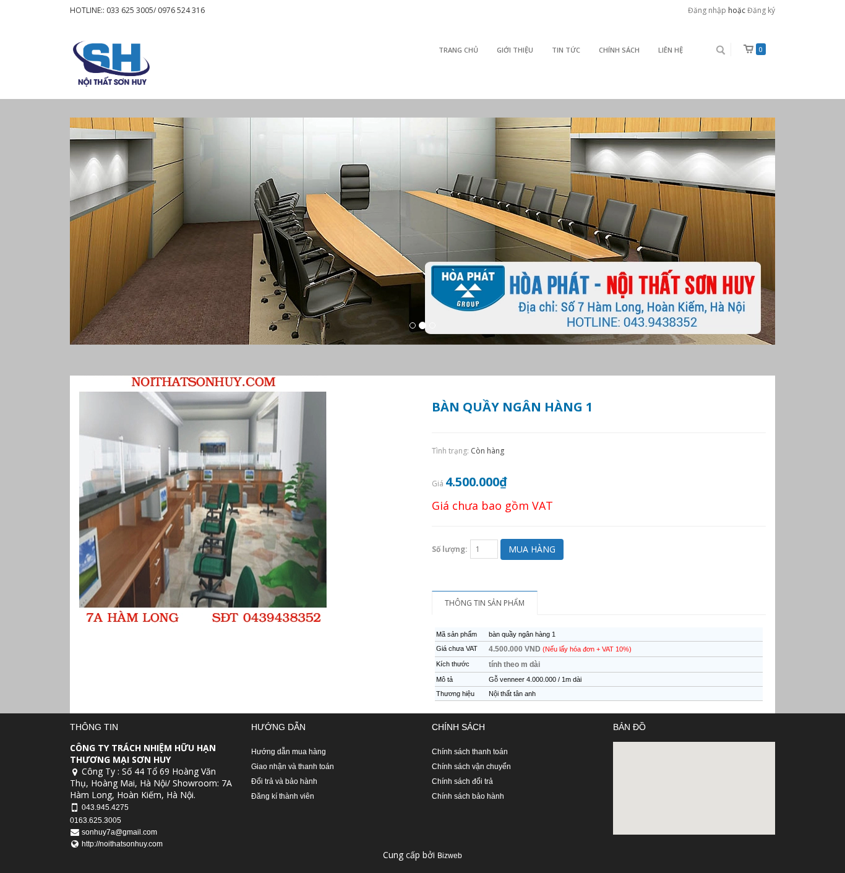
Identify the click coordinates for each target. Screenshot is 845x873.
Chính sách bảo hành (468, 796)
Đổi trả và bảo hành (284, 781)
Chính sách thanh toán (470, 751)
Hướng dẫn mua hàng (288, 751)
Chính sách (619, 49)
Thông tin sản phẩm (485, 603)
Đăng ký (761, 10)
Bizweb (449, 855)
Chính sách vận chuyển (471, 766)
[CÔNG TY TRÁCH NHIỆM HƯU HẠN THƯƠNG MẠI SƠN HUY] (110, 63)
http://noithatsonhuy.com (122, 844)
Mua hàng (531, 549)
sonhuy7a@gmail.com (119, 832)
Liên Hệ (670, 49)
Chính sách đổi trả (462, 781)
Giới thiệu (515, 49)
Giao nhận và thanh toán (292, 766)
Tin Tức (566, 49)
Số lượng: (450, 549)
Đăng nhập (707, 10)
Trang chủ (458, 49)
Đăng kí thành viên (282, 796)
